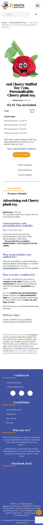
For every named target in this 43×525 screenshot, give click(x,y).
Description (15, 188)
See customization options (21, 149)
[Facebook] (12, 393)
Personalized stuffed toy (25, 353)
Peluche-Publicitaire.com (14, 335)
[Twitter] (21, 393)
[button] (21, 154)
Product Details (17, 193)
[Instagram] (30, 393)
